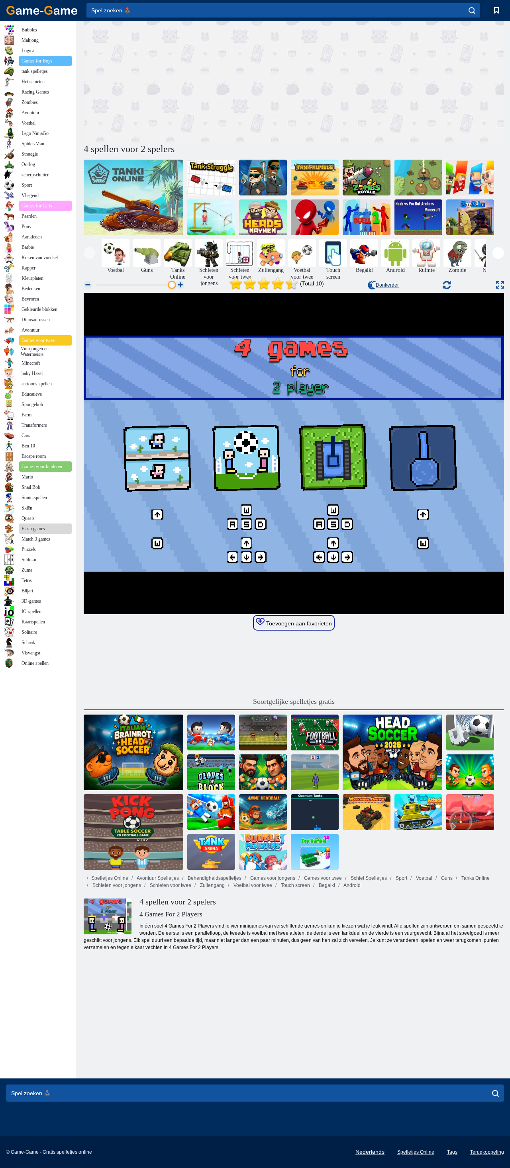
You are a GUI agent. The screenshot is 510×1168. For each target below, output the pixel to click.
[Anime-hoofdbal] (263, 812)
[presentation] (89, 253)
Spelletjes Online (109, 878)
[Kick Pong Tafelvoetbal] (133, 832)
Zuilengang (212, 885)
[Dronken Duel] (315, 217)
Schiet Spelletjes (368, 878)
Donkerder (387, 285)
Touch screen (295, 885)
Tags (452, 1152)
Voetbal (423, 878)
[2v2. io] (470, 217)
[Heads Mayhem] (263, 217)
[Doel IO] (470, 732)
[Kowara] (470, 177)
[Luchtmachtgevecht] (418, 177)
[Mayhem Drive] (366, 812)
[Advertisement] (189, 81)
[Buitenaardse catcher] (263, 177)
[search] (472, 10)
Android (352, 885)
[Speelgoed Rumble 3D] (315, 852)
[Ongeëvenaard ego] (315, 772)
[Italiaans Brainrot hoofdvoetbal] (133, 752)
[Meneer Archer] (211, 217)
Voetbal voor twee (252, 885)
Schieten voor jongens (116, 885)
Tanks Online (475, 878)
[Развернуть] (500, 285)
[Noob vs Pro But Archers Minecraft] (418, 217)
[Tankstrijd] (211, 177)
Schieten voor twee (170, 885)
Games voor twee (322, 878)
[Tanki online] (133, 197)
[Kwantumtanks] (315, 812)
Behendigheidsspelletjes (213, 878)
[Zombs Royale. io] (366, 177)
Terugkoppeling (487, 1152)
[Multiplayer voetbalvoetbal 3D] (211, 812)
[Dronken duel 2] (366, 217)
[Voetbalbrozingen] (315, 732)
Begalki (326, 885)
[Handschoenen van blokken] (211, 772)
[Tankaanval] (418, 812)
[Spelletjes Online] (42, 10)
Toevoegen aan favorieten (298, 623)
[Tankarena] (211, 852)
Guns (446, 878)
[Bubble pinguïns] (263, 852)
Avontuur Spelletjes (157, 878)
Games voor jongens (272, 878)
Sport (400, 878)
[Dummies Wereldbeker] (211, 732)
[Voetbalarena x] (263, 732)
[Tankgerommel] (315, 177)
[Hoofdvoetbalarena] (263, 772)
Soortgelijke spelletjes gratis (294, 701)
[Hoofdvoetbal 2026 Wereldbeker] (392, 752)
